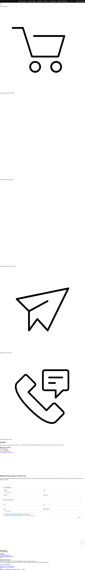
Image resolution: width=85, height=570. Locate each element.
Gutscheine (52, 1)
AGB (23, 569)
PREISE (2, 569)
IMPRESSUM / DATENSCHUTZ (12, 569)
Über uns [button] (71, 1)
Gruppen (39, 1)
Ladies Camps (32, 1)
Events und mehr (62, 1)
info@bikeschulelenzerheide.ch (6, 452)
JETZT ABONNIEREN (5, 564)
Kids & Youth (22, 1)
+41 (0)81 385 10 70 (5, 555)
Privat (46, 1)
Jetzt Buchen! (80, 1)
